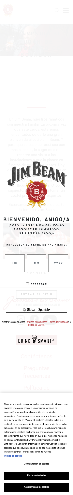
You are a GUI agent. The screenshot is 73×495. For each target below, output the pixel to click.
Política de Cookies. (36, 325)
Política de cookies (13, 456)
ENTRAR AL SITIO (36, 294)
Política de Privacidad (58, 322)
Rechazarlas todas (36, 475)
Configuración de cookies (36, 464)
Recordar (39, 284)
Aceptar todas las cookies (36, 487)
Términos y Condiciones (36, 322)
